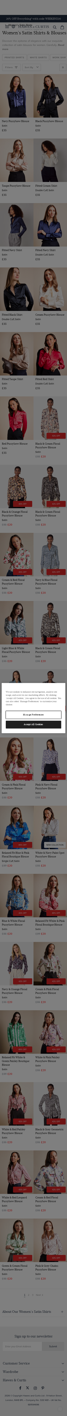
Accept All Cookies (33, 724)
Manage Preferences (33, 715)
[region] (33, 708)
